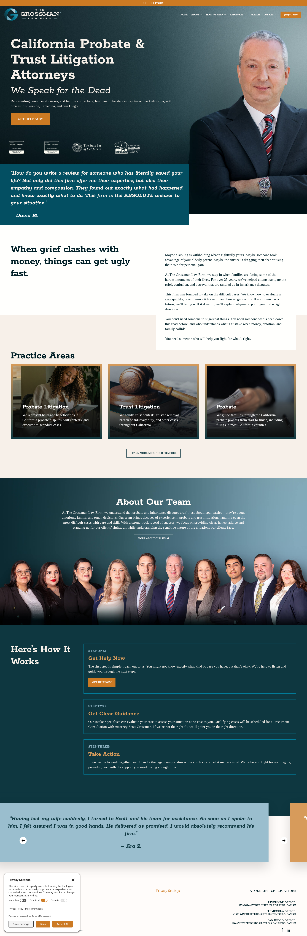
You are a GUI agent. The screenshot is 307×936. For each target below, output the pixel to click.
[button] (30, 119)
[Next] (283, 840)
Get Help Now (153, 2)
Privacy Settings (168, 891)
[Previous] (23, 840)
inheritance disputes (254, 284)
